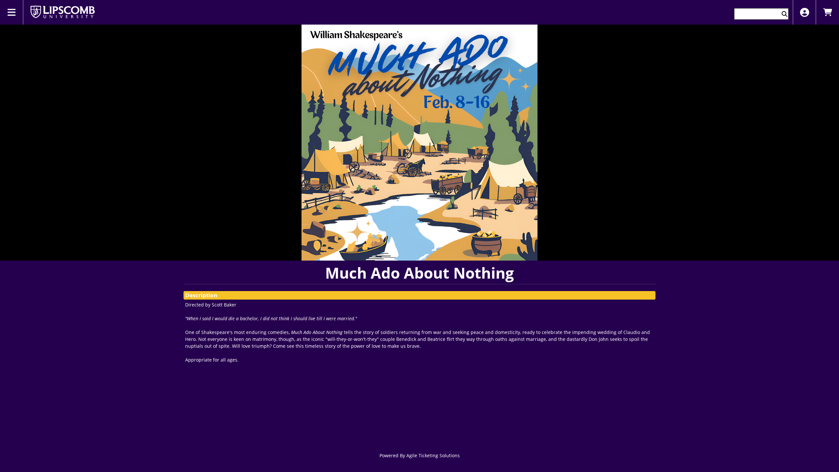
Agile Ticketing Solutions (433, 455)
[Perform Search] (785, 13)
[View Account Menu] (804, 12)
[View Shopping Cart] (827, 12)
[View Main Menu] (11, 12)
